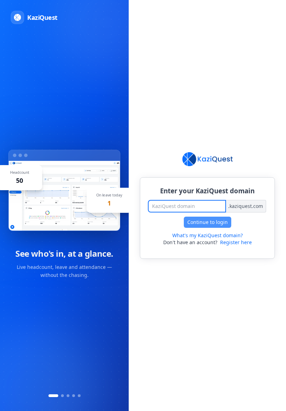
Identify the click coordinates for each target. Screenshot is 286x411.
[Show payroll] (73, 395)
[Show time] (62, 395)
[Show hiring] (79, 395)
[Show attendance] (53, 395)
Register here (236, 242)
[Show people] (68, 395)
